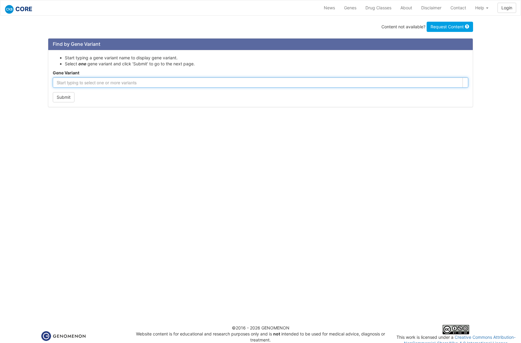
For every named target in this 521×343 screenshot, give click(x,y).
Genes (350, 7)
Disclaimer (431, 7)
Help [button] (480, 7)
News (329, 7)
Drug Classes (378, 7)
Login (506, 7)
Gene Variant (66, 72)
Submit (64, 97)
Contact (458, 7)
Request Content (448, 26)
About (406, 7)
